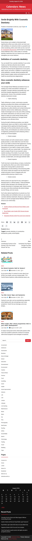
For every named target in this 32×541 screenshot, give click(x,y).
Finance (3, 375)
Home (2, 463)
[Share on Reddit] (25, 222)
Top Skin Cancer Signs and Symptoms (13, 295)
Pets (2, 419)
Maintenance (4, 408)
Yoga (2, 450)
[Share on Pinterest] (21, 222)
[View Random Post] (26, 13)
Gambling (3, 381)
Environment (4, 367)
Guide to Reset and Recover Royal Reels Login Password (14, 521)
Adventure (3, 347)
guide (9, 233)
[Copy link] (6, 225)
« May (3, 507)
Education (3, 361)
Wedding (3, 447)
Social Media (4, 433)
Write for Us (4, 473)
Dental (2, 359)
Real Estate (4, 425)
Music (2, 411)
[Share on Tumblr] (29, 222)
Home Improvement (6, 389)
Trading (3, 442)
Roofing (3, 428)
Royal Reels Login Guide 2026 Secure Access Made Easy (14, 524)
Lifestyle (3, 403)
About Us (3, 468)
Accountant (4, 345)
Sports (2, 436)
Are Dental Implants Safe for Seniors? (13, 268)
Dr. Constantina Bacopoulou (9, 49)
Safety (2, 431)
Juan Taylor (22, 26)
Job (2, 395)
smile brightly (15, 233)
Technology (4, 439)
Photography (4, 422)
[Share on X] (10, 222)
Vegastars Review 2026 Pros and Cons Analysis (17, 215)
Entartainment (4, 364)
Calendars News (16, 6)
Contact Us (4, 460)
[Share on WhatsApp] (18, 222)
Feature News (4, 372)
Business (3, 353)
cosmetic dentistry (11, 231)
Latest (2, 465)
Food (2, 378)
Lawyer (3, 400)
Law (2, 397)
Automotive (4, 350)
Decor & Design (4, 356)
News (8, 229)
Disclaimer (3, 471)
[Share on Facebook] (7, 222)
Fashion (3, 370)
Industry (3, 392)
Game (2, 383)
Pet (2, 417)
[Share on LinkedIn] (14, 222)
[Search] (29, 13)
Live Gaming (4, 406)
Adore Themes (12, 539)
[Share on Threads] (2, 225)
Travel (2, 444)
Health (2, 386)
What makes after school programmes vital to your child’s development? (16, 324)
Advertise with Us (5, 476)
